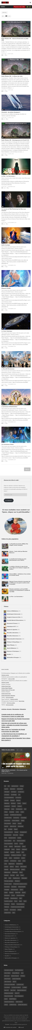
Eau (5, 829)
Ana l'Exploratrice (19, 970)
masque (6, 866)
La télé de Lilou (20, 984)
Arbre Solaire (7, 973)
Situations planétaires (9, 1001)
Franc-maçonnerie (8, 843)
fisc (14, 840)
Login (29, 6)
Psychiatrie (7, 886)
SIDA (20, 898)
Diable (22, 820)
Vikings (19, 909)
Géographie (7, 849)
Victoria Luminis (5, 675)
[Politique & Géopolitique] (5, 642)
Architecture (21, 791)
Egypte (15, 829)
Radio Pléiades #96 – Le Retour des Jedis (12, 76)
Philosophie (24, 878)
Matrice (11, 866)
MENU (3, 6)
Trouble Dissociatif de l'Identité (17, 906)
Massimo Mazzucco (21, 990)
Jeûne (10, 858)
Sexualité (6, 898)
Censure (13, 806)
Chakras (19, 806)
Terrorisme (7, 904)
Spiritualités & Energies (13, 657)
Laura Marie (7, 987)
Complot (6, 814)
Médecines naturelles (14, 869)
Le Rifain (24, 987)
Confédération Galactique (15, 814)
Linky (24, 860)
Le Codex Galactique (6, 331)
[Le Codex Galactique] (16, 321)
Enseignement (23, 832)
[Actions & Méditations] (5, 611)
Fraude (21, 843)
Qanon (21, 889)
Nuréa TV (17, 993)
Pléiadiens (17, 881)
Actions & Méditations (13, 611)
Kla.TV (14, 981)
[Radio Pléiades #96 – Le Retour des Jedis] (16, 67)
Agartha (6, 789)
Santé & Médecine (11, 648)
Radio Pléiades (11, 645)
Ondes (22, 875)
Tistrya (6, 1004)
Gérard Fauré (7, 978)
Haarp (13, 849)
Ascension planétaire (9, 797)
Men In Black (23, 866)
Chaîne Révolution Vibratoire (8, 695)
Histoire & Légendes (12, 629)
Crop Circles (7, 820)
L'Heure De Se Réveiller (10, 984)
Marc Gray (13, 990)
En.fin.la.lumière (9, 704)
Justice (23, 858)
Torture (13, 904)
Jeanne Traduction (16, 978)
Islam (24, 855)
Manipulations (19, 863)
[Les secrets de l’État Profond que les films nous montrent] (16, 199)
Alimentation (20, 789)
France (16, 843)
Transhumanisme (20, 904)
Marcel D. (7, 990)
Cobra (17, 812)
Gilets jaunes (17, 846)
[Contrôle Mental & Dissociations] (5, 621)
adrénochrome (15, 786)
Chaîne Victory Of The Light (8, 690)
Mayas (17, 866)
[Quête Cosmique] (16, 235)
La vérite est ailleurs (16, 987)
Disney (14, 823)
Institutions (7, 855)
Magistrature (11, 863)
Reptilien (11, 892)
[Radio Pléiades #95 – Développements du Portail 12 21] (16, 130)
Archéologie (13, 794)
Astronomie (18, 797)
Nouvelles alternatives (13, 632)
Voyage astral (7, 912)
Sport (20, 901)
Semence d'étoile (20, 895)
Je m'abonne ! (8, 500)
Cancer (24, 803)
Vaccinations (13, 909)
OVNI (10, 878)
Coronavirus (16, 817)
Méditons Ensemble (9, 993)
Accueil (22, 1027)
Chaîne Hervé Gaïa (6, 686)
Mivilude (6, 869)
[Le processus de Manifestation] (16, 397)
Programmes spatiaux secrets (20, 883)
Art (19, 794)
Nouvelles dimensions (13, 635)
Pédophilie (7, 889)
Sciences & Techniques (13, 651)
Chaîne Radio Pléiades (6, 688)
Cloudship (12, 812)
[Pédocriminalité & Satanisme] (5, 639)
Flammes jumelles (21, 840)
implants (12, 852)
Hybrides (6, 852)
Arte (22, 973)
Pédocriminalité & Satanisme (14, 638)
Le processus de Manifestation (9, 406)
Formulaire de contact (10, 1027)
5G (5, 786)
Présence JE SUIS (5, 288)
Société (9, 654)
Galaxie (10, 846)
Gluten (23, 846)
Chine (12, 809)
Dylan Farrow (13, 826)
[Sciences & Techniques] (5, 652)
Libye (19, 860)
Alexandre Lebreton (9, 970)
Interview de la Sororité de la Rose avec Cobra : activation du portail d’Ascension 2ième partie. (14, 725)
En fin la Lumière (11, 702)
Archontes (7, 794)
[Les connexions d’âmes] (16, 435)
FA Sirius (23, 975)
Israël (6, 858)
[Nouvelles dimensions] (5, 636)
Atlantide (6, 800)
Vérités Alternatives (22, 1004)
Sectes (13, 895)
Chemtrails (7, 809)
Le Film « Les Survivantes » (8, 176)
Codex (22, 812)
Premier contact (8, 883)
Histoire (18, 849)
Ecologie (10, 829)
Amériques (13, 791)
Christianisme (19, 809)
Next (27, 469)
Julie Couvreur (8, 981)
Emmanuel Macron (9, 832)
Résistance (7, 895)
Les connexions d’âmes (7, 444)
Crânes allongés (15, 820)
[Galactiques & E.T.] (5, 627)
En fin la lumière (9, 697)
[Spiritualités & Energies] (5, 658)
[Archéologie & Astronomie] (5, 614)
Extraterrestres (12, 837)
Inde (23, 852)
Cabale (19, 803)
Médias (23, 869)
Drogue (19, 823)
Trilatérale (7, 906)
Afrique (21, 786)
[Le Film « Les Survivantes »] (16, 167)
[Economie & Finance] (5, 624)
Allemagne (7, 791)
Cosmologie (23, 817)
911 (8, 786)
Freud (6, 846)
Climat (6, 812)
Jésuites (6, 860)
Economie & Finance (12, 623)
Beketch (18, 800)
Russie (23, 892)
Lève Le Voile (11, 678)
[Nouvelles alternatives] (5, 633)
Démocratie (20, 826)
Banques (12, 800)
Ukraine (6, 909)
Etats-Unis (15, 835)
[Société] (5, 655)
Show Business (14, 898)
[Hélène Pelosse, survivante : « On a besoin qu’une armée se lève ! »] (16, 761)
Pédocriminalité (21, 886)
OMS (18, 875)
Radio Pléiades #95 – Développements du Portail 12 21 (15, 140)
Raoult (6, 892)
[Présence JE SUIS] (16, 278)
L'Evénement (13, 860)
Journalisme (16, 858)
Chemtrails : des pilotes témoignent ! (10, 112)
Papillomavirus (16, 878)
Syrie (25, 901)
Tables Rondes (19, 1001)
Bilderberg (7, 803)
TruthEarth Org (13, 1004)
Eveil (6, 837)
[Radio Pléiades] (5, 645)
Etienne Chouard (15, 975)
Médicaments (7, 872)
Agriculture (12, 789)
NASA (21, 872)
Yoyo (14, 912)
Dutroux (6, 826)
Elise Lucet (7, 975)
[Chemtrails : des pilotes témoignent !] (16, 103)
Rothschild (17, 892)
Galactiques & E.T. (11, 626)
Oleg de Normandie (9, 996)
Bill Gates (13, 803)
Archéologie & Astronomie (14, 614)
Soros (16, 901)
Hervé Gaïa (21, 701)
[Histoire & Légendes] (5, 630)
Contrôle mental (8, 817)
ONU (6, 878)
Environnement (8, 835)
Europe (21, 835)
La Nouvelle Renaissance (7, 368)
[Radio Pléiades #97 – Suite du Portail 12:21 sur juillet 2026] (16, 29)
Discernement (8, 823)
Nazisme (6, 875)
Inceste (18, 852)
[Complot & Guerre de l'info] (5, 618)
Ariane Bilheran (15, 973)
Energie (16, 832)
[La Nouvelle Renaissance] (16, 359)
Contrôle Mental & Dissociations (15, 620)
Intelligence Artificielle (16, 855)
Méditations (15, 872)
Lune (6, 863)
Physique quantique (9, 881)
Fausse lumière (8, 840)
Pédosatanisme (14, 889)
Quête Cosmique (5, 245)
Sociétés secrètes (8, 901)
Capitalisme (7, 806)
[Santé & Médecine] (5, 649)
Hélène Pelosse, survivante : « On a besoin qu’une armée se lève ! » (14, 771)
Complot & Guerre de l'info (14, 617)
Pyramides (14, 886)
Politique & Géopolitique (13, 642)
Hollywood (24, 849)
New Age (12, 875)
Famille (19, 837)
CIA (25, 809)
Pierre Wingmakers (19, 996)
